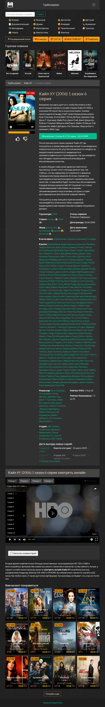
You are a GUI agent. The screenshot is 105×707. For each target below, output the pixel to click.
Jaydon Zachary (86, 382)
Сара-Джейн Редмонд (63, 296)
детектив (43, 233)
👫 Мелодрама (16, 28)
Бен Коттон (68, 302)
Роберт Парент (46, 376)
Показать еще (52, 694)
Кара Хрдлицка (46, 385)
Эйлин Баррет (71, 305)
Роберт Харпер (56, 281)
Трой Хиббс (89, 370)
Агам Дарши (80, 302)
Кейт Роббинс (83, 324)
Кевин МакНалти (47, 262)
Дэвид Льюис (71, 253)
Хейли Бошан (84, 333)
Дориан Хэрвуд (84, 259)
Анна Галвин (54, 308)
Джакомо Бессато (48, 321)
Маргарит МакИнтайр (85, 296)
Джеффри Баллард (48, 311)
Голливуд (91, 239)
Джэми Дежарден (69, 382)
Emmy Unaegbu (53, 382)
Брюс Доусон (62, 247)
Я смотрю (91, 481)
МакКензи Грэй (65, 287)
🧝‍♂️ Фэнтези (63, 32)
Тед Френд (89, 345)
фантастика (51, 227)
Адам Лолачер (55, 351)
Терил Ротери (65, 265)
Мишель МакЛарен (49, 409)
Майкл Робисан (46, 412)
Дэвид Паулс (56, 360)
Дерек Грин (85, 253)
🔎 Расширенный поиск (18, 39)
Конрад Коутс (45, 268)
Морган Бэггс (45, 421)
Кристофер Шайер (48, 287)
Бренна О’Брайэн (86, 244)
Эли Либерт (51, 265)
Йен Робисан (59, 268)
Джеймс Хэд (54, 396)
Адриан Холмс (88, 268)
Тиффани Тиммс (61, 278)
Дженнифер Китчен (73, 354)
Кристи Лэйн (45, 314)
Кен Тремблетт (46, 253)
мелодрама (44, 230)
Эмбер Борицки (77, 339)
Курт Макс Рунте (63, 256)
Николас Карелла (67, 311)
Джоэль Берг (61, 367)
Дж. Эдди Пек (66, 290)
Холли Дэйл (45, 393)
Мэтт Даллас (78, 256)
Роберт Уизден (80, 290)
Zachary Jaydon (85, 336)
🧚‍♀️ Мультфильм (41, 28)
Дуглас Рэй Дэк (46, 330)
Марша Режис (59, 314)
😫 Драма (38, 24)
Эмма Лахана (60, 293)
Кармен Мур (61, 330)
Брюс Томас (77, 250)
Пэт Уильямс (55, 418)
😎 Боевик (14, 20)
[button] (49, 461)
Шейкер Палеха (78, 348)
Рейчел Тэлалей (57, 406)
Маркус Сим (45, 336)
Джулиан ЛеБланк (78, 367)
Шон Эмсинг (45, 339)
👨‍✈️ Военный (39, 20)
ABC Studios (53, 426)
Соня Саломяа (86, 281)
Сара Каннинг (46, 278)
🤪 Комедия (64, 24)
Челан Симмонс (47, 272)
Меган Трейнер (55, 354)
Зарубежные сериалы (65, 239)
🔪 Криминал (89, 24)
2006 (54, 214)
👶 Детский (88, 20)
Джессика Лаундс (67, 259)
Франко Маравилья (77, 379)
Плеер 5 (48, 481)
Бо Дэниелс (71, 327)
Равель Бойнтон (60, 379)
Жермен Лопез (79, 376)
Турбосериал (51, 4)
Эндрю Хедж (84, 314)
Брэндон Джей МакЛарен (57, 250)
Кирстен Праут (69, 275)
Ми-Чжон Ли (86, 360)
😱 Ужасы (13, 32)
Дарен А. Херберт (47, 357)
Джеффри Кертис (47, 370)
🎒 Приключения (66, 28)
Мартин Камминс (81, 265)
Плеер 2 (24, 481)
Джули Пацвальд (60, 339)
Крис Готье (57, 284)
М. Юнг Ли (89, 373)
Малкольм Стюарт (78, 262)
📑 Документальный (17, 24)
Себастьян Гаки (84, 308)
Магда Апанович (85, 311)
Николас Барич (75, 330)
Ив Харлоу (72, 314)
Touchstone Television (49, 429)
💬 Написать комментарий (23, 553)
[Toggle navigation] (93, 4)
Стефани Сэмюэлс (82, 342)
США (61, 219)
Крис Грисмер (58, 390)
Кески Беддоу (71, 281)
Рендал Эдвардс (86, 327)
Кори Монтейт (68, 308)
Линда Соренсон (54, 305)
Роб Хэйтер (63, 321)
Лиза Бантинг (58, 345)
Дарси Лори (71, 336)
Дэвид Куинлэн (46, 348)
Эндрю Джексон (69, 244)
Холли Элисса (54, 275)
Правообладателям (52, 702)
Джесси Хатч (62, 272)
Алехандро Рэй (75, 293)
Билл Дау (59, 253)
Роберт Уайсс (76, 370)
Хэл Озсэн (54, 290)
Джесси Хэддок (54, 342)
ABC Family (57, 438)
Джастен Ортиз (46, 367)
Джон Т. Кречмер (47, 399)
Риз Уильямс (58, 336)
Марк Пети (71, 317)
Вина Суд (60, 317)
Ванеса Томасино (74, 345)
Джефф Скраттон (47, 364)
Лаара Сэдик (55, 333)
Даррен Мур (45, 284)
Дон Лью (72, 357)
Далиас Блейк (68, 324)
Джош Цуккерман (86, 284)
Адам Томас (63, 370)
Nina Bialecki (77, 373)
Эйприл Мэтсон (46, 299)
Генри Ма (59, 385)
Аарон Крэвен (54, 324)
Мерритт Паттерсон (80, 278)
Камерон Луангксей (73, 351)
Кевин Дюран (73, 268)
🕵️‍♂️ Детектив (64, 20)
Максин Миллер (47, 317)
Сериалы (80, 239)
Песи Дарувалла (63, 376)
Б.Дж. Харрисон (69, 333)
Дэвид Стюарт (77, 247)
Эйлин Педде (70, 284)
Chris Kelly (67, 342)
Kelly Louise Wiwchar (78, 364)
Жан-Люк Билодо (63, 299)
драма (57, 230)
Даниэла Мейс (63, 373)
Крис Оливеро (80, 299)
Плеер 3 (36, 481)
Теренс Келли (85, 275)
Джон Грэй (49, 403)
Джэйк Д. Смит (54, 302)
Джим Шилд (54, 244)
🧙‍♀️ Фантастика (40, 32)
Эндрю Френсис (47, 247)
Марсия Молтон (71, 360)
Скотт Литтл (90, 354)
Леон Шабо (62, 364)
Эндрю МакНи (76, 272)
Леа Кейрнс (83, 317)
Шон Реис (62, 357)
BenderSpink (44, 432)
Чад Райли (89, 250)
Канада (51, 219)
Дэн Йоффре (52, 259)
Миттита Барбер (47, 373)
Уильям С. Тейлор (56, 327)
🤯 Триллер (88, 28)
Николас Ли (79, 287)
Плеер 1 (12, 481)
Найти (41, 14)
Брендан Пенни (47, 256)
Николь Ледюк (62, 348)
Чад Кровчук (76, 321)
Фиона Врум (62, 262)
